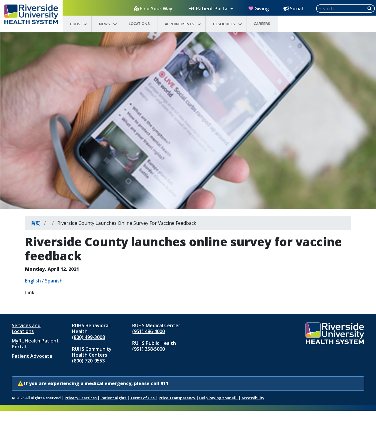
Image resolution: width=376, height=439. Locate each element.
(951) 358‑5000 (148, 349)
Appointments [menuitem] (179, 23)
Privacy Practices (81, 397)
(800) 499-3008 (88, 337)
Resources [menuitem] (224, 23)
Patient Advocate (32, 356)
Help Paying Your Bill (218, 397)
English (33, 280)
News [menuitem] (104, 23)
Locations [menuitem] (139, 23)
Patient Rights (113, 397)
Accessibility (252, 397)
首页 (35, 223)
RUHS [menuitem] (75, 23)
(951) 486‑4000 (148, 331)
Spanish (54, 280)
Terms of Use (143, 397)
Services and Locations (26, 328)
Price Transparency (177, 397)
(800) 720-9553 (88, 360)
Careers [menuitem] (262, 23)
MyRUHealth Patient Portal (35, 343)
